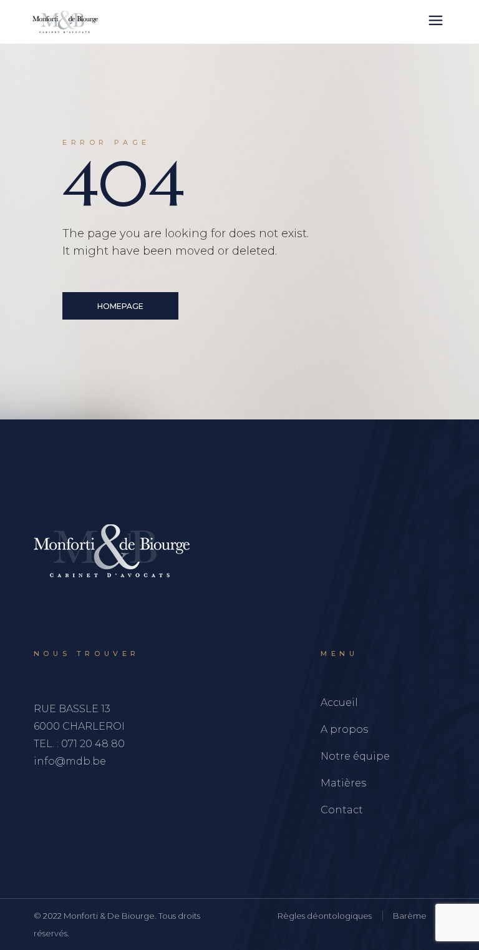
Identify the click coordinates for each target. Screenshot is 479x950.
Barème (410, 916)
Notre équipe (355, 756)
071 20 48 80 (93, 744)
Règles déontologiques (325, 916)
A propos (344, 729)
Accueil (339, 702)
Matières (343, 783)
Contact (342, 810)
